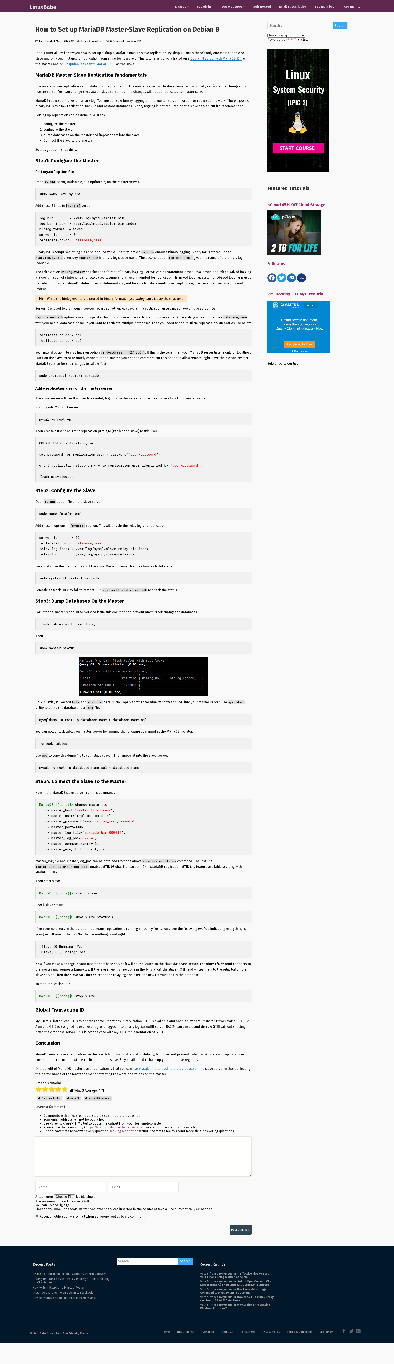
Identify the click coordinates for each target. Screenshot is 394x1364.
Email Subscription (293, 6)
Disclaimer (326, 1332)
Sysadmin (204, 6)
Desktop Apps (232, 6)
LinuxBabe (43, 7)
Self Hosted (262, 6)
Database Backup (51, 1098)
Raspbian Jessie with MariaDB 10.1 (89, 64)
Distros (180, 6)
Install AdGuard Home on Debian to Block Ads (63, 1292)
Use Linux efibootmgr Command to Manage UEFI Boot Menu (233, 1291)
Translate (301, 39)
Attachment (44, 1197)
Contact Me (247, 1332)
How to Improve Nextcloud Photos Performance (64, 1298)
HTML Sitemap (186, 1332)
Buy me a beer (325, 6)
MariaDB (136, 41)
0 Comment (117, 41)
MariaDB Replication (100, 1098)
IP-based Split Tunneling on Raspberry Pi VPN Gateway (69, 1274)
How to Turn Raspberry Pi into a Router (58, 1287)
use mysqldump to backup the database (163, 1069)
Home (166, 1332)
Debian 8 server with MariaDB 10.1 (216, 58)
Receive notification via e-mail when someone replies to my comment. (92, 1216)
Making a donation (124, 1131)
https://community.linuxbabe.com (111, 1127)
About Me (227, 1332)
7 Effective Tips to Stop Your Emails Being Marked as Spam (234, 1275)
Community (352, 6)
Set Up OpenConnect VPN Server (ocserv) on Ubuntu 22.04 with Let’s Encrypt (235, 1283)
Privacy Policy (271, 1332)
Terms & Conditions (299, 1332)
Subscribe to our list (282, 363)
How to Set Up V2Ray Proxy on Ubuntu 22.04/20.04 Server (237, 1298)
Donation (208, 1332)
